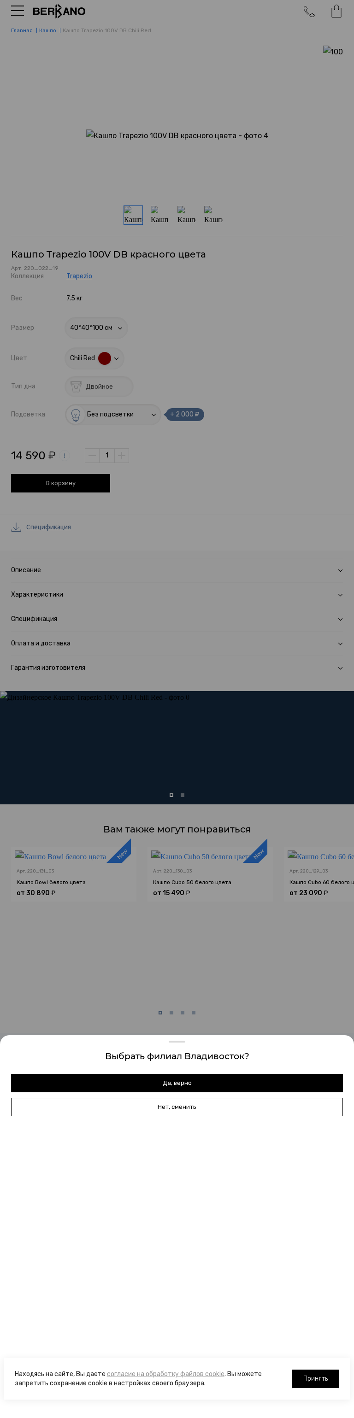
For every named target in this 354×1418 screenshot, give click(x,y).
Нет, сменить (177, 1106)
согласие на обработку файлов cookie (165, 1374)
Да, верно (177, 1082)
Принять (315, 1379)
